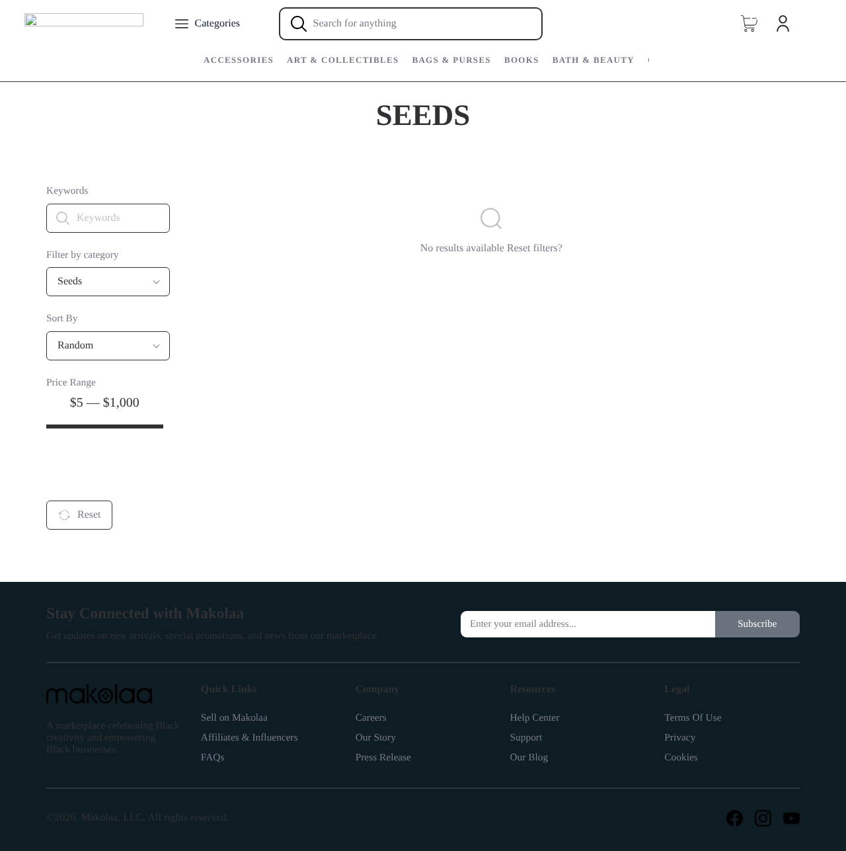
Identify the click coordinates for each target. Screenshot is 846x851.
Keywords (67, 190)
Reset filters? (534, 248)
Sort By (62, 318)
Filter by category (82, 255)
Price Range (71, 382)
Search (90, 469)
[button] (749, 24)
